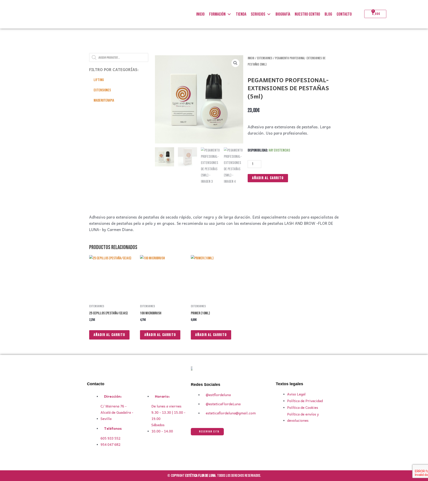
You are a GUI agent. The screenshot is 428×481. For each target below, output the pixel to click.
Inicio (251, 58)
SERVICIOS (258, 14)
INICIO (200, 14)
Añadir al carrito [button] (109, 335)
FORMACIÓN (217, 14)
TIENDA (241, 14)
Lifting (99, 80)
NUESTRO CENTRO (307, 14)
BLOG (328, 14)
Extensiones (102, 90)
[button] (235, 63)
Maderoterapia (104, 100)
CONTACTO (344, 14)
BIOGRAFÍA (283, 14)
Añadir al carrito (268, 178)
